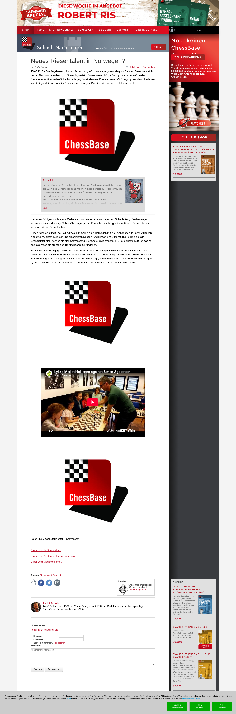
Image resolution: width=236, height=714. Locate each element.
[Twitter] (49, 582)
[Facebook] (41, 582)
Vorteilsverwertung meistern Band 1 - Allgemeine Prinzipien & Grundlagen (193, 149)
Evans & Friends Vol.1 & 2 (190, 627)
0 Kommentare (148, 67)
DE (121, 49)
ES (129, 49)
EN (125, 49)
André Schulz (51, 603)
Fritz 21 (48, 180)
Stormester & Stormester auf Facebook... (54, 555)
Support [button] (123, 30)
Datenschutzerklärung (191, 699)
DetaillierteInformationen (177, 706)
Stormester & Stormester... (46, 550)
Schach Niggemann (137, 590)
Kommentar (37, 645)
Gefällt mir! (134, 67)
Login (198, 30)
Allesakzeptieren (222, 706)
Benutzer (37, 636)
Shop (25, 30)
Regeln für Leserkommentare (44, 630)
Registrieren (59, 643)
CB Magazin (86, 30)
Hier (69, 699)
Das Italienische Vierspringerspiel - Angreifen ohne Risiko (189, 589)
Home (40, 30)
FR (132, 49)
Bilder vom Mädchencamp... (47, 561)
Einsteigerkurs (146, 30)
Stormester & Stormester (51, 575)
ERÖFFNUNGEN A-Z (61, 30)
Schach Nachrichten (60, 47)
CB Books (105, 30)
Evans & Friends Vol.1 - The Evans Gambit (191, 656)
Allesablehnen (199, 706)
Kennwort (38, 639)
